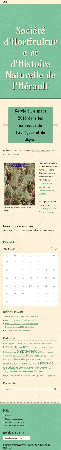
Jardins (38, 359)
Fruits (36, 356)
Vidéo (44, 376)
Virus (54, 376)
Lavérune (46, 360)
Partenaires (41, 368)
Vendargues (36, 375)
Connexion (9, 415)
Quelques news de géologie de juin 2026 (21, 317)
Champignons (38, 347)
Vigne (50, 376)
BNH (21, 348)
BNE (14, 347)
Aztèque (37, 344)
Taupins (24, 376)
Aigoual (12, 343)
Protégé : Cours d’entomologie (17, 330)
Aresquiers (29, 343)
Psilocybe (6, 372)
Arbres (19, 343)
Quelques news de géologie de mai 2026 (21, 320)
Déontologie (17, 356)
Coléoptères (8, 352)
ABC (5, 343)
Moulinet (21, 364)
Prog (50, 368)
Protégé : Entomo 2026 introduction (19, 327)
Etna (24, 356)
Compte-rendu (13, 154)
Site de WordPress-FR (14, 426)
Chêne (49, 347)
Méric (35, 364)
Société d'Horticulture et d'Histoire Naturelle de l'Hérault (30, 58)
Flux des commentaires (15, 422)
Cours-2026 (7, 356)
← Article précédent (47, 209)
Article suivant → (46, 212)
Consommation (46, 352)
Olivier (30, 367)
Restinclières (27, 372)
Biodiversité (45, 343)
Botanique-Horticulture (41, 150)
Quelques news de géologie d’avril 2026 (21, 324)
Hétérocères (8, 360)
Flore (29, 355)
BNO (26, 347)
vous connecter (21, 230)
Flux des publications (14, 419)
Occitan (23, 368)
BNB (7, 347)
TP (29, 376)
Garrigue (43, 356)
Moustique (28, 364)
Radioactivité (15, 372)
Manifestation (10, 363)
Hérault (51, 356)
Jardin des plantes (24, 359)
